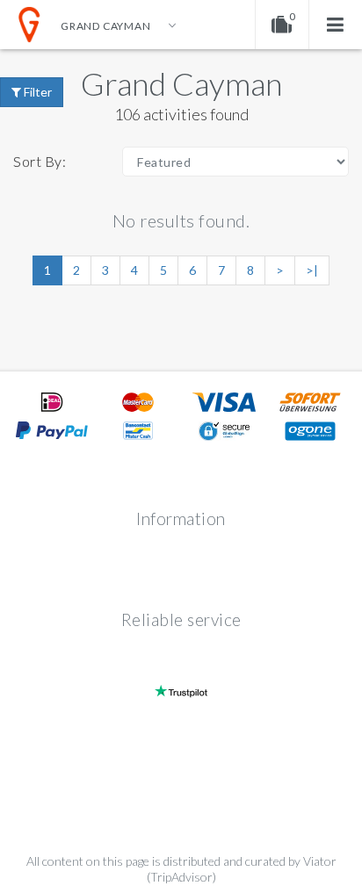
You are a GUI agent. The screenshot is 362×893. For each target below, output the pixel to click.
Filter (36, 91)
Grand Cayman (181, 83)
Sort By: (39, 161)
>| (312, 270)
